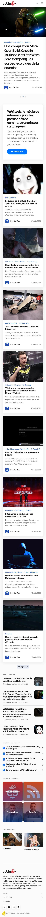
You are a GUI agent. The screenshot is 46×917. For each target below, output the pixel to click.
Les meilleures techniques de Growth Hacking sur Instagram (20, 744)
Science (8, 626)
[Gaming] (12, 836)
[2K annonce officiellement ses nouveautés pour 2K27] (22, 487)
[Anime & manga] (33, 836)
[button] (35, 3)
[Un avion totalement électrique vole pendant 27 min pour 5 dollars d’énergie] (22, 607)
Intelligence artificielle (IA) (18, 442)
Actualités (8, 41)
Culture (10, 258)
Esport (18, 379)
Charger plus (22, 659)
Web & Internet (32, 565)
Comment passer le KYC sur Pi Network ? (21, 766)
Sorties (27, 41)
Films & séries (10, 195)
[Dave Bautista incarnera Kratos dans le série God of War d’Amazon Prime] (22, 240)
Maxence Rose (12, 807)
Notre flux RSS (32, 787)
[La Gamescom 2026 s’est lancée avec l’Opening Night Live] (37, 673)
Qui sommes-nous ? (12, 787)
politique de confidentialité (22, 909)
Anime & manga (32, 843)
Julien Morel (32, 807)
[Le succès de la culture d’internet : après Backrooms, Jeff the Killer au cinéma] (22, 177)
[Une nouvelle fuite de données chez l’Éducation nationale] (22, 547)
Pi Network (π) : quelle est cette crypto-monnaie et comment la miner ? (20, 755)
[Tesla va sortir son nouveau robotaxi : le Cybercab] (22, 300)
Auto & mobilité (11, 319)
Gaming (19, 41)
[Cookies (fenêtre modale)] (3, 913)
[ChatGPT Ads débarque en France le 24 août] (22, 424)
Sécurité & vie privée (13, 565)
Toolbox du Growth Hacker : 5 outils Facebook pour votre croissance (19, 750)
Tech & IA (25, 319)
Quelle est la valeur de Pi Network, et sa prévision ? (21, 761)
